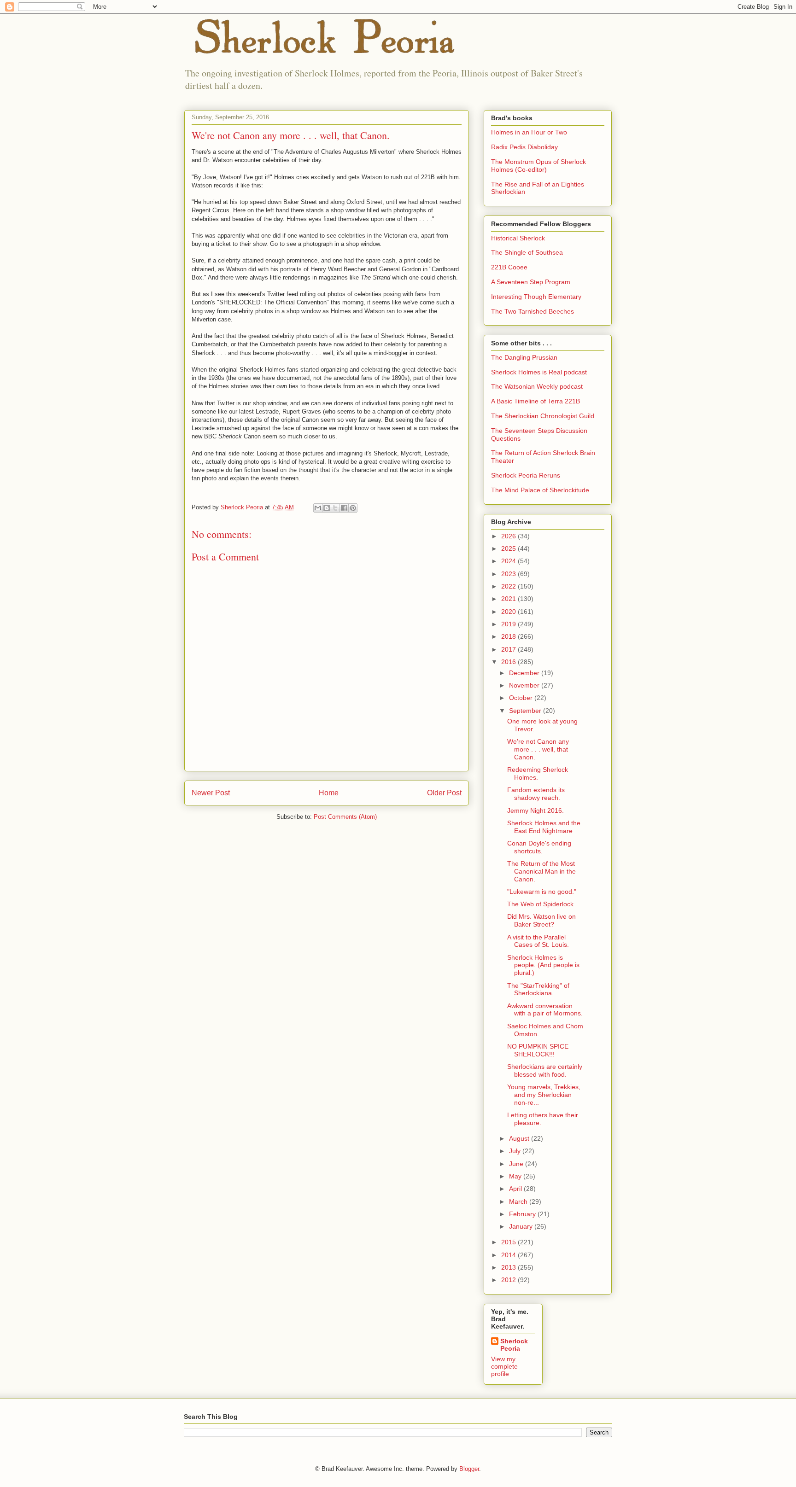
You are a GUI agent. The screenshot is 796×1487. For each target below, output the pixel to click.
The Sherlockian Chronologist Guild (542, 416)
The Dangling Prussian (524, 357)
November (525, 685)
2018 (509, 636)
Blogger (469, 1468)
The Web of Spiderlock (540, 904)
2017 (509, 649)
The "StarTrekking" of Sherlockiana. (538, 989)
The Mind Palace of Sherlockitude (540, 490)
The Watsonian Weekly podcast (537, 386)
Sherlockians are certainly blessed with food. (544, 1070)
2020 (509, 611)
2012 (509, 1279)
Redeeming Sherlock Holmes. (537, 773)
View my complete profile (504, 1366)
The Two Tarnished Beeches (532, 311)
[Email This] (317, 508)
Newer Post (211, 793)
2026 (509, 536)
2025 (509, 548)
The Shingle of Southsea (527, 252)
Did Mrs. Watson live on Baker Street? (541, 920)
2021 (509, 598)
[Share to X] (335, 508)
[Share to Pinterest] (352, 508)
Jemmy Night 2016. (535, 810)
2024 (509, 561)
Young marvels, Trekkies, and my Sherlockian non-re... (543, 1094)
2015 (509, 1242)
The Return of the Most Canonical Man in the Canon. (541, 871)
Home (329, 793)
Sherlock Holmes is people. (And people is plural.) (543, 965)
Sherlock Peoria (514, 1344)
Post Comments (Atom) (345, 816)
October (521, 697)
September (526, 710)
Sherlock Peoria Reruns (525, 475)
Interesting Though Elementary (536, 296)
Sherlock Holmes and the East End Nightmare (543, 826)
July (515, 1151)
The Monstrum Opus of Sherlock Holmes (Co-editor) (538, 165)
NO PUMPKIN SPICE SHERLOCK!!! (537, 1050)
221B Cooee (509, 267)
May (516, 1176)
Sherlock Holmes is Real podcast (539, 372)
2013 (509, 1267)
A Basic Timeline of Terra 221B (535, 401)
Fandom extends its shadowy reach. (536, 793)
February (523, 1214)
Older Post (444, 793)
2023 (509, 573)
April (516, 1188)
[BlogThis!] (326, 508)
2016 (509, 661)
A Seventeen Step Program (530, 282)
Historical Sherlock (518, 238)
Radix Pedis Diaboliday (524, 147)
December (525, 672)
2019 (509, 624)
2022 (509, 586)
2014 (509, 1255)
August (520, 1138)
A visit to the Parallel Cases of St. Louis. (538, 941)
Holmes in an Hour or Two (529, 132)
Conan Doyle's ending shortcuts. (539, 847)
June (517, 1163)
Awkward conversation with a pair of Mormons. (545, 1009)
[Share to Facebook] (344, 508)
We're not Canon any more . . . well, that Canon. (538, 749)
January (521, 1226)
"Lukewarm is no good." (541, 891)
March (519, 1201)
